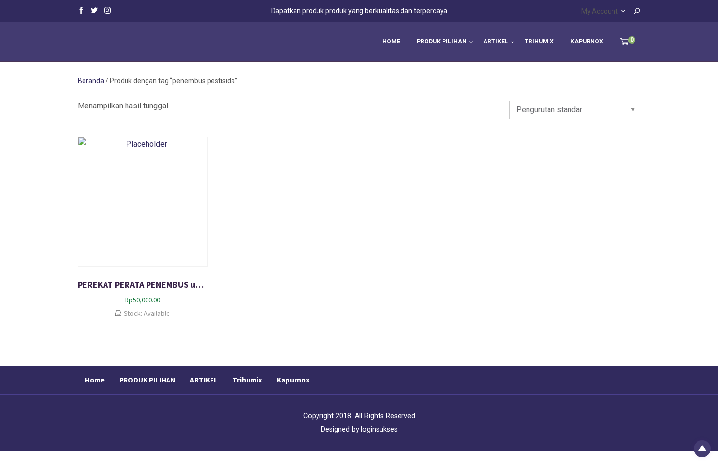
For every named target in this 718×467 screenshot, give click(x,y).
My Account (599, 11)
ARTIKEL (495, 41)
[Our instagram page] (107, 10)
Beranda (91, 81)
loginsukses (379, 429)
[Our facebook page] (81, 10)
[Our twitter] (94, 10)
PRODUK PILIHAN (441, 41)
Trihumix (539, 41)
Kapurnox (586, 41)
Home (391, 41)
